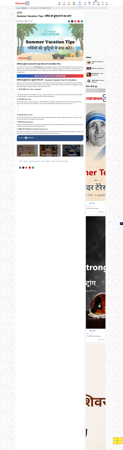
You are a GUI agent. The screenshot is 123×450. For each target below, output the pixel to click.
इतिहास (59, 4)
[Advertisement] (95, 33)
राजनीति (98, 4)
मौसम (85, 4)
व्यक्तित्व (93, 203)
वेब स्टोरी (64, 4)
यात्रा (94, 4)
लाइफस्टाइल (80, 4)
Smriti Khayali (20, 21)
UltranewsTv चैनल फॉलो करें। (26, 137)
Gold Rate (118, 437)
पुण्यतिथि (90, 330)
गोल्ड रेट (69, 4)
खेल (102, 4)
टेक (89, 4)
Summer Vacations (45, 161)
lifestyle (25, 161)
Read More (100, 211)
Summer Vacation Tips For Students (59, 161)
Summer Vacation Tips (34, 161)
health (21, 161)
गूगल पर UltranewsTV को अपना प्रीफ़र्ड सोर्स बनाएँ (50, 76)
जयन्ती (90, 203)
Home (18, 8)
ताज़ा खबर (74, 4)
